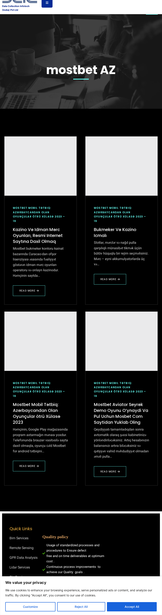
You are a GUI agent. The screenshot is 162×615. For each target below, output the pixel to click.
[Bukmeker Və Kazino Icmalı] (121, 166)
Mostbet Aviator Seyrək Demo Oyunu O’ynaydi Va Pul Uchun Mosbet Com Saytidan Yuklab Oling (121, 413)
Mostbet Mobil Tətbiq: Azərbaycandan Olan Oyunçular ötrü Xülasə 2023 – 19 (39, 214)
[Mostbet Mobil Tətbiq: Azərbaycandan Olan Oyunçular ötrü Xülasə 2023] (40, 341)
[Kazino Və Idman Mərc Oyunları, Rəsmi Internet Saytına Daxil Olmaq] (40, 166)
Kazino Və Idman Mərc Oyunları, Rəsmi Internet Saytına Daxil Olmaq (38, 235)
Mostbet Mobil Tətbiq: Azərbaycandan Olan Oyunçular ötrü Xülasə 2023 (36, 413)
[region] (81, 595)
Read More (27, 292)
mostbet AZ (81, 70)
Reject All (81, 606)
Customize (30, 606)
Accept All (132, 606)
